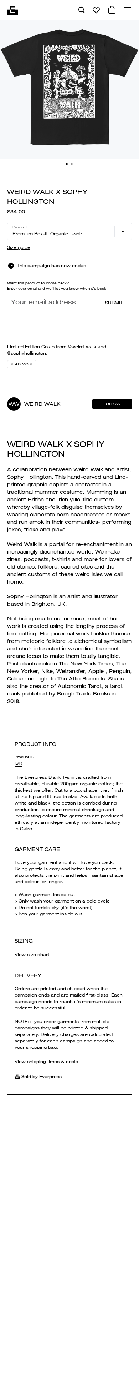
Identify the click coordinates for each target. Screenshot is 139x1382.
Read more (22, 364)
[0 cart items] (112, 10)
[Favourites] (96, 10)
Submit (114, 303)
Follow (112, 404)
